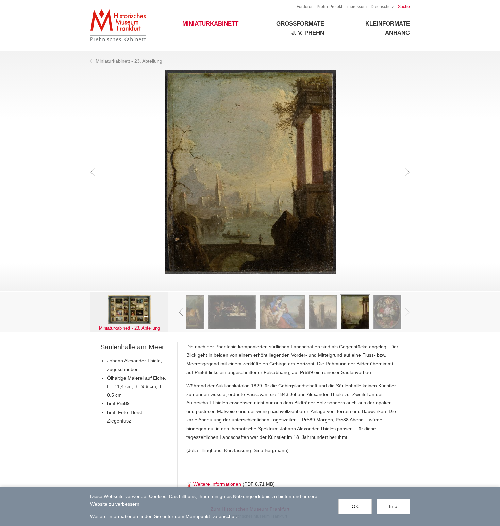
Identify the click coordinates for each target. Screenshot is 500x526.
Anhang (397, 33)
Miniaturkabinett (210, 23)
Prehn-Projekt (329, 6)
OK (355, 506)
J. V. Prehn (307, 33)
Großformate (300, 23)
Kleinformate (387, 23)
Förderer (305, 6)
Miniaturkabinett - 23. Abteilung (129, 61)
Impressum (356, 6)
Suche (404, 6)
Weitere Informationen (217, 484)
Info (393, 506)
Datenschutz (382, 6)
